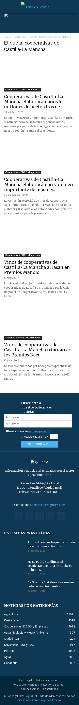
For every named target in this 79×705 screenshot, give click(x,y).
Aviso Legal (25, 680)
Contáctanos (50, 689)
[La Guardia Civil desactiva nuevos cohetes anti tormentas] (14, 587)
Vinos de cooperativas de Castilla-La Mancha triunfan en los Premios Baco (38, 350)
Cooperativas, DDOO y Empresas (22, 89)
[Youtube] (61, 516)
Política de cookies (46, 680)
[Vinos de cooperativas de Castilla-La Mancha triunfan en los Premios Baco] (39, 322)
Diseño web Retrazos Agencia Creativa (39, 700)
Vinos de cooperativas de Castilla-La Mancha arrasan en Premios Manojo (37, 267)
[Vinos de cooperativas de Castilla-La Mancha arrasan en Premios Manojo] (39, 239)
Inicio (7, 36)
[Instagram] (29, 516)
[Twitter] (50, 516)
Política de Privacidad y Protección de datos (38, 684)
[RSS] (39, 516)
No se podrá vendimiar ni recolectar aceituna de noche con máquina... (51, 566)
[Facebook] (18, 516)
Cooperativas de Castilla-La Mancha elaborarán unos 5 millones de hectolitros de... (33, 102)
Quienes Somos (30, 689)
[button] (6, 7)
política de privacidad (39, 431)
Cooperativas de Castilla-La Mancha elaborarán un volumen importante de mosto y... (38, 184)
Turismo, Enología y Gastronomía (23, 337)
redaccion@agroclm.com (48, 505)
